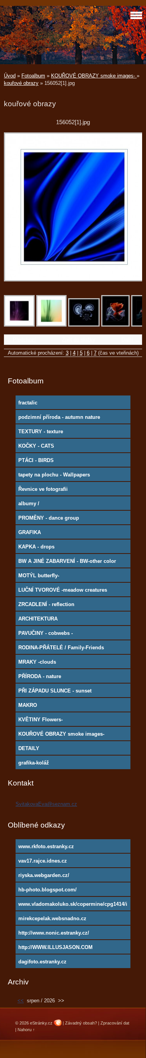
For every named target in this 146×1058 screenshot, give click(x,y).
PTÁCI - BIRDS (36, 460)
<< (21, 1001)
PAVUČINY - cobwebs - (45, 633)
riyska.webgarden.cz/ (43, 875)
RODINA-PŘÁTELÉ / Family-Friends (61, 647)
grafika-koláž (33, 763)
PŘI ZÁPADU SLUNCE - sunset (54, 691)
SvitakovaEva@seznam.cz (46, 804)
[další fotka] (129, 210)
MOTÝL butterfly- (38, 575)
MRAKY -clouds (37, 662)
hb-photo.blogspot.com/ (47, 890)
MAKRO (27, 705)
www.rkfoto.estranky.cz (46, 846)
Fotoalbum (33, 76)
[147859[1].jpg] (84, 325)
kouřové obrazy (21, 83)
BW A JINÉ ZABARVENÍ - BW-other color (67, 561)
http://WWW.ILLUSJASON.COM (55, 947)
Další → (130, 340)
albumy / (28, 503)
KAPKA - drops (36, 547)
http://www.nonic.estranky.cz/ (53, 933)
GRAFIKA (29, 532)
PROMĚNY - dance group (48, 518)
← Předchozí (21, 340)
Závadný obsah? (81, 1023)
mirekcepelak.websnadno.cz (52, 918)
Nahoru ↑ (26, 1029)
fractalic (27, 403)
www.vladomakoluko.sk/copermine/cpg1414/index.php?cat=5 (72, 905)
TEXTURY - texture (40, 431)
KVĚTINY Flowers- (40, 719)
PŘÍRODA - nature (39, 676)
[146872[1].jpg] (51, 325)
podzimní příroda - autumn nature (59, 417)
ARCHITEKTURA (38, 619)
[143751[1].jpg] (19, 325)
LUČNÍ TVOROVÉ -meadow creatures (62, 590)
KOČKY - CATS (36, 446)
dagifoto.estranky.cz (42, 962)
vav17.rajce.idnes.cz (42, 861)
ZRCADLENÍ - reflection (46, 604)
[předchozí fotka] (16, 210)
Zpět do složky (78, 340)
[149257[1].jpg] (115, 325)
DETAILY (28, 748)
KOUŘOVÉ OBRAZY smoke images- (94, 76)
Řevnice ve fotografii (43, 489)
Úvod (10, 76)
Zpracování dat (114, 1023)
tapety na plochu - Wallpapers (54, 475)
